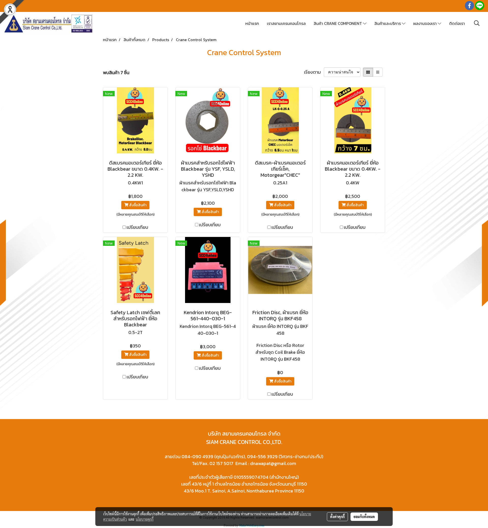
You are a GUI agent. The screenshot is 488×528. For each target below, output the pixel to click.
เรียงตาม (314, 72)
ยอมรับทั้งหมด (364, 516)
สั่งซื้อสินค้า (137, 205)
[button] (476, 23)
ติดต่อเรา (457, 23)
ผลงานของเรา (425, 23)
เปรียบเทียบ (137, 227)
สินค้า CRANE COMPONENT (338, 23)
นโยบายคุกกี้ (145, 519)
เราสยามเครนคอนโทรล (286, 23)
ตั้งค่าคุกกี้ (337, 516)
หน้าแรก (252, 23)
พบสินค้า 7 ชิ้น (116, 72)
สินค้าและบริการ (388, 23)
